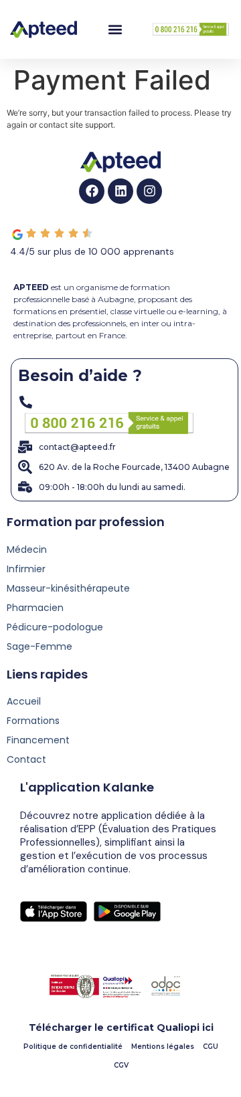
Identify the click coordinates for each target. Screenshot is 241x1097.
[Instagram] (149, 191)
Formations (33, 720)
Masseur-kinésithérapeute (68, 588)
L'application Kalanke (87, 787)
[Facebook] (91, 191)
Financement (38, 740)
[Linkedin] (120, 191)
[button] (115, 30)
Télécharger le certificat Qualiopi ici (121, 1027)
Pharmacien (35, 607)
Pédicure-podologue (55, 627)
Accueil (24, 701)
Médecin (27, 549)
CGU (210, 1046)
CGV (121, 1065)
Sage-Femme (39, 646)
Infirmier (26, 569)
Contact (26, 759)
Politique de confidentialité (73, 1046)
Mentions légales (162, 1046)
